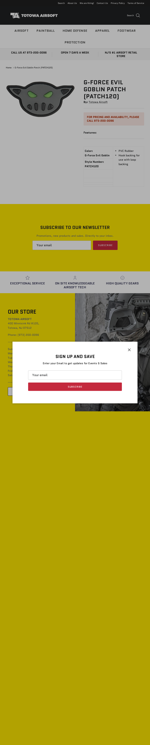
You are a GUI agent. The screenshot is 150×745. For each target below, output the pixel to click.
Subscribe (75, 386)
